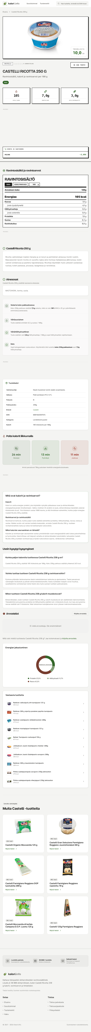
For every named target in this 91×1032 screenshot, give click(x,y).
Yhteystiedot (54, 1010)
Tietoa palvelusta (56, 1002)
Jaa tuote (80, 65)
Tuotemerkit (44, 3)
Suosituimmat (32, 3)
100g (8, 184)
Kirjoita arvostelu (80, 614)
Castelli (36, 410)
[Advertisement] (45, 126)
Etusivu (5, 12)
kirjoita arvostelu (69, 638)
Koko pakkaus (20, 184)
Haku (6, 1014)
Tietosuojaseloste (56, 1006)
